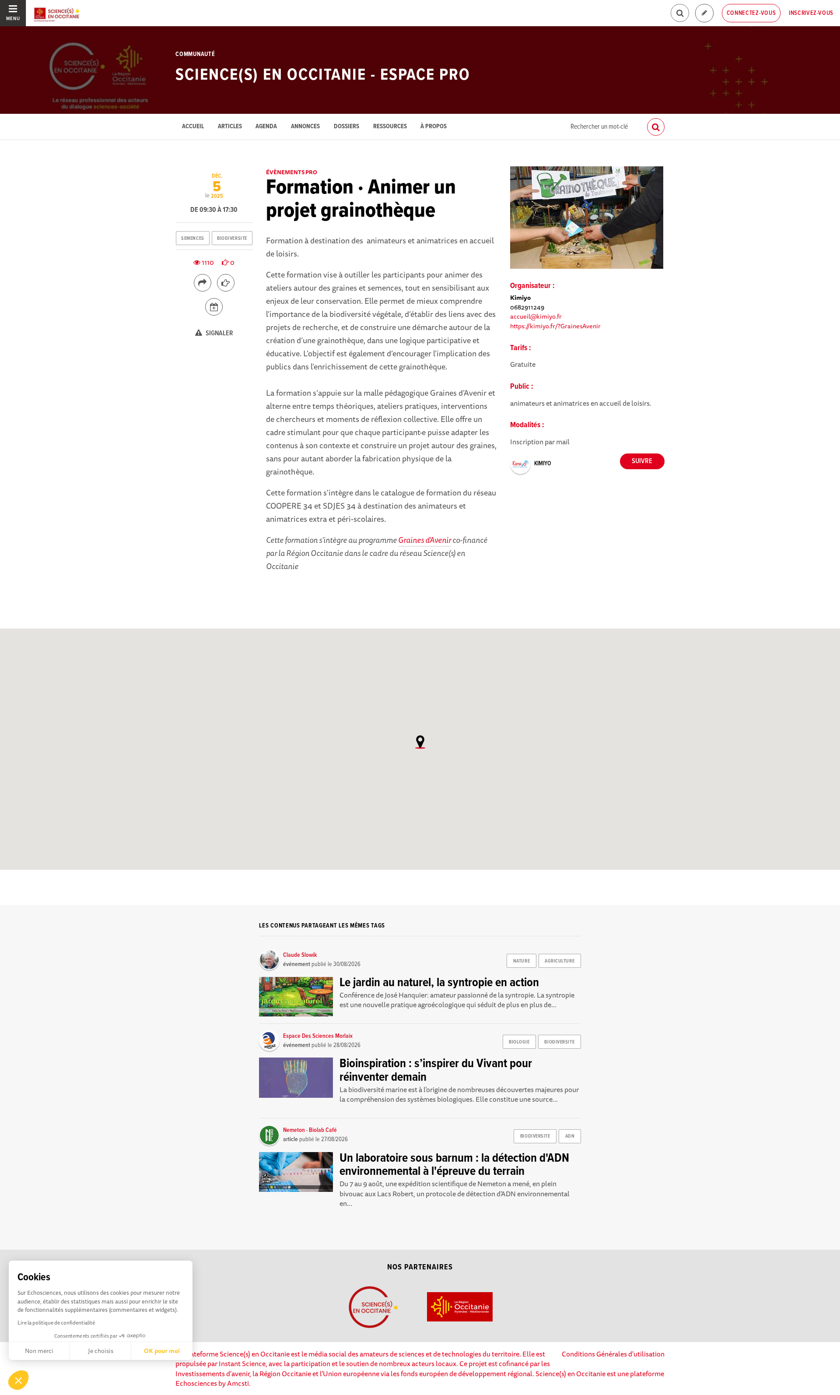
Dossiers (346, 127)
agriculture (559, 961)
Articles (230, 127)
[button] (18, 1380)
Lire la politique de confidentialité (56, 1322)
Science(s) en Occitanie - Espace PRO (322, 75)
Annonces (305, 127)
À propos (433, 127)
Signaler (218, 333)
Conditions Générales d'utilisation (613, 1354)
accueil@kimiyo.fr (536, 316)
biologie (519, 1042)
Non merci (39, 1351)
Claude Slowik (300, 955)
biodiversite (232, 238)
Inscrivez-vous (811, 13)
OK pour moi (162, 1351)
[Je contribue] (704, 13)
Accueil (193, 127)
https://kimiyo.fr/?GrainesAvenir (555, 326)
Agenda (266, 127)
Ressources (390, 127)
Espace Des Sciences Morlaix (318, 1036)
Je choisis (100, 1351)
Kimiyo (542, 463)
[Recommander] (225, 283)
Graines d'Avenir (424, 540)
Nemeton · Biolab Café (310, 1130)
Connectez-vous (751, 13)
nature (521, 961)
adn (570, 1136)
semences (192, 238)
